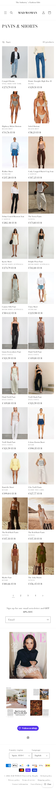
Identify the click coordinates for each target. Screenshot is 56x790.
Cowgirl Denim (8, 81)
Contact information (20, 784)
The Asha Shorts (35, 577)
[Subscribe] (47, 619)
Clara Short (33, 307)
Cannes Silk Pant (9, 307)
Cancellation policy (38, 784)
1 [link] (13, 595)
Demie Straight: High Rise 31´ (40, 81)
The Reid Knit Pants (10, 532)
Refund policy (46, 776)
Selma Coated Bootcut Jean (13, 216)
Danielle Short (8, 487)
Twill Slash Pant (35, 397)
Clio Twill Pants (35, 487)
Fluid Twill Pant (35, 352)
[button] (5, 13)
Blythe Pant (7, 577)
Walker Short (7, 171)
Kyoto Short (7, 262)
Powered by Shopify (30, 776)
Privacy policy (14, 780)
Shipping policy (44, 780)
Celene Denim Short (36, 442)
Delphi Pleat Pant (35, 262)
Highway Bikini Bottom (11, 126)
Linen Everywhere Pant (11, 352)
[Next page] (43, 596)
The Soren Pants (35, 216)
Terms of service (28, 780)
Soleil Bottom (34, 126)
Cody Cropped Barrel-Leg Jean (41, 171)
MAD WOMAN (16, 776)
